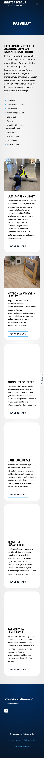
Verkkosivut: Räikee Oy (22, 746)
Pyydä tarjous (18, 246)
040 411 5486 (13, 703)
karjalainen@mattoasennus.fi (20, 698)
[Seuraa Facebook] (6, 711)
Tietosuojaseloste (14, 740)
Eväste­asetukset (30, 740)
